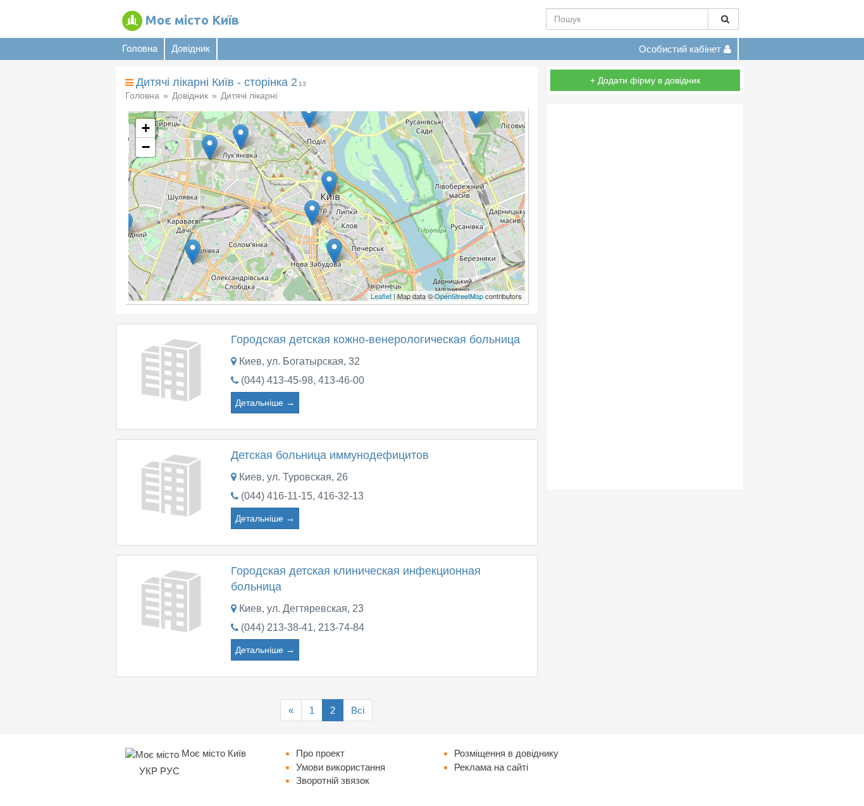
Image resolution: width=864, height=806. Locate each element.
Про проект (320, 753)
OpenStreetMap (459, 296)
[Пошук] (723, 19)
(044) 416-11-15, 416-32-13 (302, 496)
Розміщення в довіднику (506, 753)
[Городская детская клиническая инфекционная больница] (173, 599)
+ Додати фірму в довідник (645, 80)
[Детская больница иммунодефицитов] (173, 484)
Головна (139, 48)
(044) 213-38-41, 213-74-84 (302, 627)
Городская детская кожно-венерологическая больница (375, 339)
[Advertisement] (645, 296)
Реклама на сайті (491, 767)
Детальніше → (265, 403)
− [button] (146, 147)
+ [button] (146, 128)
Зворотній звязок (332, 780)
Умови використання (340, 767)
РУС (170, 771)
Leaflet (381, 296)
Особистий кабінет (681, 49)
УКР (148, 771)
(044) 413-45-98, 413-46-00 (302, 380)
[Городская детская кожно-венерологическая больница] (173, 368)
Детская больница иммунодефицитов (330, 455)
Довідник (190, 48)
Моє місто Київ (192, 20)
